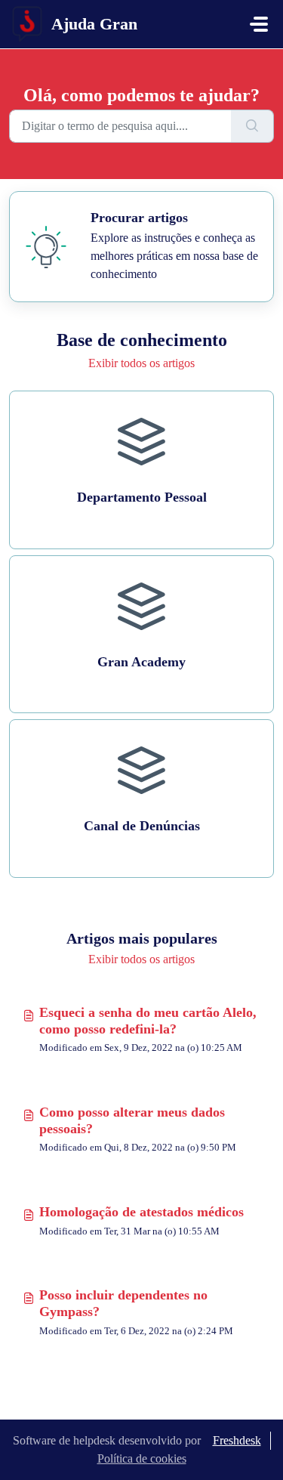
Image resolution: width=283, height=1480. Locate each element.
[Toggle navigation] (259, 24)
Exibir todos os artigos (141, 363)
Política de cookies (141, 1458)
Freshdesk (237, 1440)
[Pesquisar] (252, 126)
